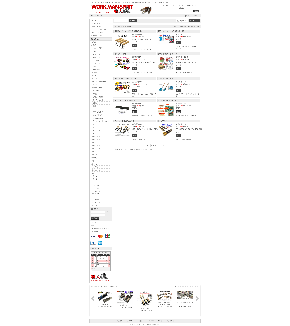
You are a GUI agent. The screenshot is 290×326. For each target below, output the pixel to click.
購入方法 (94, 225)
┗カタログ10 (95, 152)
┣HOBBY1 (95, 185)
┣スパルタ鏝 (95, 57)
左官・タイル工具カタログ (100, 121)
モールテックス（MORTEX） (96, 192)
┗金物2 (94, 179)
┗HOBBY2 (95, 188)
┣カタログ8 (95, 145)
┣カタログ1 (95, 124)
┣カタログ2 (95, 127)
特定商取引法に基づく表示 (100, 228)
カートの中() (186, 6)
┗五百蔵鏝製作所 (97, 118)
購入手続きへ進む (97, 35)
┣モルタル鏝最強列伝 (98, 81)
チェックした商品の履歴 (99, 29)
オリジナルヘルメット (98, 167)
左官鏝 (93, 45)
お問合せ (94, 222)
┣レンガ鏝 (95, 60)
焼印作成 (94, 164)
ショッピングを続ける (98, 32)
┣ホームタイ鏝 (96, 87)
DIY (92, 196)
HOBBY (94, 182)
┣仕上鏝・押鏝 (96, 48)
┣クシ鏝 (94, 85)
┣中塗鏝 (94, 106)
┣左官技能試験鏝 (97, 112)
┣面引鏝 (94, 66)
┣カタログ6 (95, 139)
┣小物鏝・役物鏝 (97, 97)
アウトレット (95, 161)
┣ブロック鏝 (95, 63)
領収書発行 (95, 231)
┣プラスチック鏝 (97, 100)
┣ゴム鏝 (94, 78)
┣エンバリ (95, 75)
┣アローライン (96, 54)
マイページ (195, 6)
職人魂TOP (166, 6)
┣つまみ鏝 (95, 91)
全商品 (93, 42)
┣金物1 (94, 176)
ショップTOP (175, 6)
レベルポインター (97, 202)
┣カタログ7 (95, 142)
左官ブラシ (95, 158)
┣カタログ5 (95, 136)
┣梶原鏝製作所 (96, 115)
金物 (92, 173)
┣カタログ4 (95, 133)
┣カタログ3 (95, 130)
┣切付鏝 (94, 72)
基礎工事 (94, 205)
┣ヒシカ (94, 109)
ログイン (189, 16)
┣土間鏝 (94, 103)
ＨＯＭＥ (94, 20)
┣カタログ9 (95, 148)
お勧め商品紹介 (96, 23)
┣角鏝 (93, 51)
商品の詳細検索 (96, 26)
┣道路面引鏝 (95, 69)
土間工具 (94, 155)
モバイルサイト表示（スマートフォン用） (161, 321)
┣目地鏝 (94, 94)
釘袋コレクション (97, 170)
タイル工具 (95, 199)
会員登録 (196, 16)
